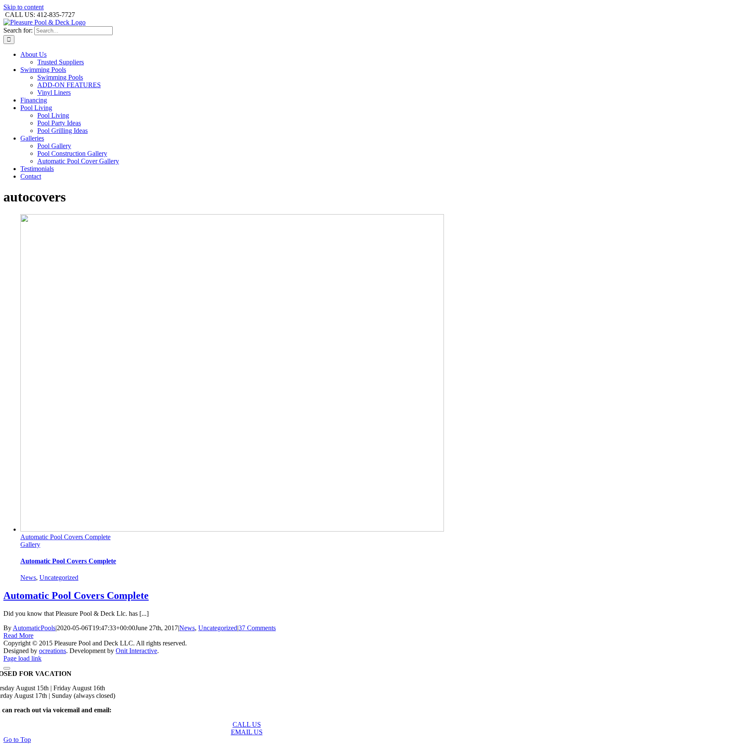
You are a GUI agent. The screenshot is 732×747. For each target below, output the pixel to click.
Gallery (30, 544)
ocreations (52, 650)
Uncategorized (58, 577)
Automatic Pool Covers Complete (65, 536)
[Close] (6, 668)
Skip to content (23, 7)
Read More (18, 635)
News (28, 577)
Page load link (22, 658)
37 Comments (257, 627)
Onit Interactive (136, 650)
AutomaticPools (34, 627)
